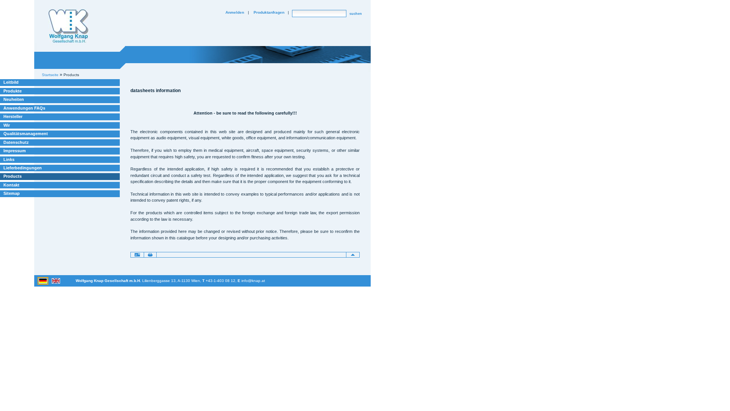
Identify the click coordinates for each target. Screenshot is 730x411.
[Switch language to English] (56, 281)
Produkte (12, 91)
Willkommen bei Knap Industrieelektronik (68, 26)
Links (8, 159)
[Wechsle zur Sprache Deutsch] (43, 281)
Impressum (14, 150)
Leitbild (11, 82)
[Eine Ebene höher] (353, 254)
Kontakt (11, 185)
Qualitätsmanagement (25, 133)
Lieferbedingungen (22, 168)
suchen (355, 14)
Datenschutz (16, 142)
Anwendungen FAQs (24, 108)
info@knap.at (253, 281)
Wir (6, 125)
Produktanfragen (269, 12)
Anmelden (234, 12)
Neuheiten (13, 99)
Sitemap (11, 193)
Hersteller (12, 116)
